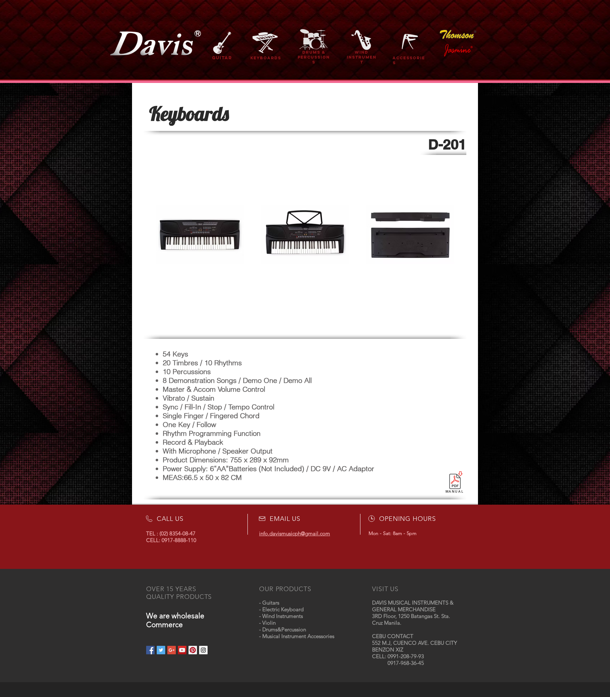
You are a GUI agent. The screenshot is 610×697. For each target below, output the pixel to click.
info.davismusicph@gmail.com (294, 533)
